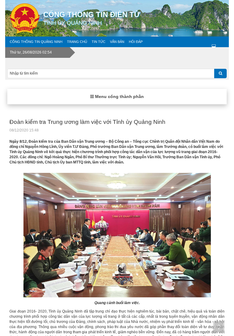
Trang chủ (77, 42)
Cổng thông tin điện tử (91, 18)
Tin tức (98, 42)
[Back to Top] (219, 327)
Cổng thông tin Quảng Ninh (36, 42)
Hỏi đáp (136, 42)
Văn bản (117, 42)
